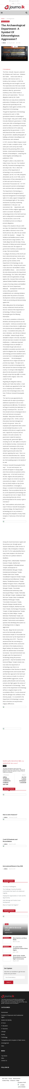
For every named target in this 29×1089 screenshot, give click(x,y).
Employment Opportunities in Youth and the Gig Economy (14, 896)
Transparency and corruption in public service (13, 1040)
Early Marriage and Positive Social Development (11, 901)
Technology (4, 1037)
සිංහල (18, 3)
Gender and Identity (6, 955)
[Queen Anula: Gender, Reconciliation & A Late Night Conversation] (7, 958)
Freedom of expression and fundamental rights (7, 938)
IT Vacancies (4, 1028)
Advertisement (16, 1078)
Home (2, 18)
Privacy (10, 1078)
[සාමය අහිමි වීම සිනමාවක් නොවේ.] (15, 916)
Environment (4, 1012)
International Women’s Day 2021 (13, 866)
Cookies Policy (5, 1080)
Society (3, 1034)
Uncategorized (10, 18)
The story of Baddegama (9, 886)
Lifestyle (3, 1031)
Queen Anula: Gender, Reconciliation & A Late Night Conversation (19, 957)
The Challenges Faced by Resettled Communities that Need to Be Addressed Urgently (13, 891)
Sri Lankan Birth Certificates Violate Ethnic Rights (20, 948)
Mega (17, 1080)
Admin (4, 43)
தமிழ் (13, 3)
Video (6, 924)
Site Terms (5, 1078)
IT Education (4, 1026)
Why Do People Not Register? (10, 905)
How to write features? (10, 814)
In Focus (3, 1023)
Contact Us (4, 1060)
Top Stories (4, 1056)
